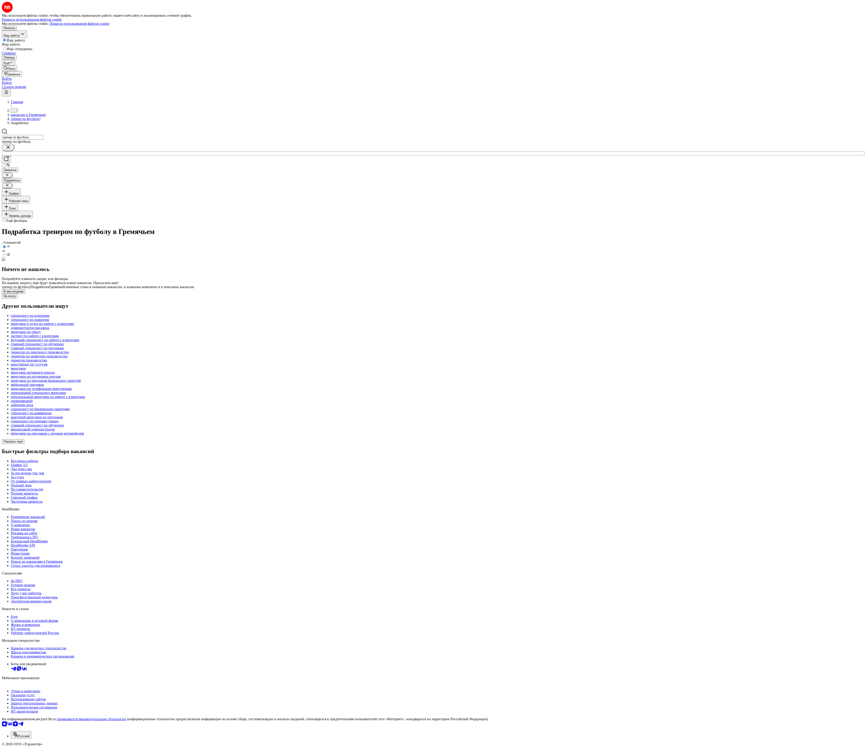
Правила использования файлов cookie (79, 23)
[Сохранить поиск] (6, 159)
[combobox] (23, 137)
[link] (9, 68)
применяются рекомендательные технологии (91, 719)
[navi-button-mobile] (6, 92)
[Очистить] (8, 147)
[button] (7, 79)
